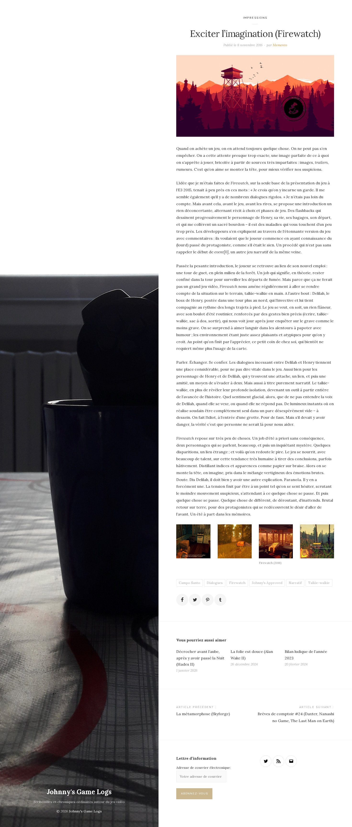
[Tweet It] (195, 600)
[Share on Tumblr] (220, 600)
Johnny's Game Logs (79, 791)
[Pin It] (208, 600)
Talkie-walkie (319, 583)
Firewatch (237, 583)
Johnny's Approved (267, 583)
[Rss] (278, 761)
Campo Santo (189, 583)
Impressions (255, 17)
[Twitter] (266, 761)
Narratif (295, 583)
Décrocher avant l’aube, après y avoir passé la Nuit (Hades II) (200, 657)
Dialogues (215, 583)
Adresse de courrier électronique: (203, 767)
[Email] (291, 761)
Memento (280, 45)
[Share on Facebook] (182, 600)
